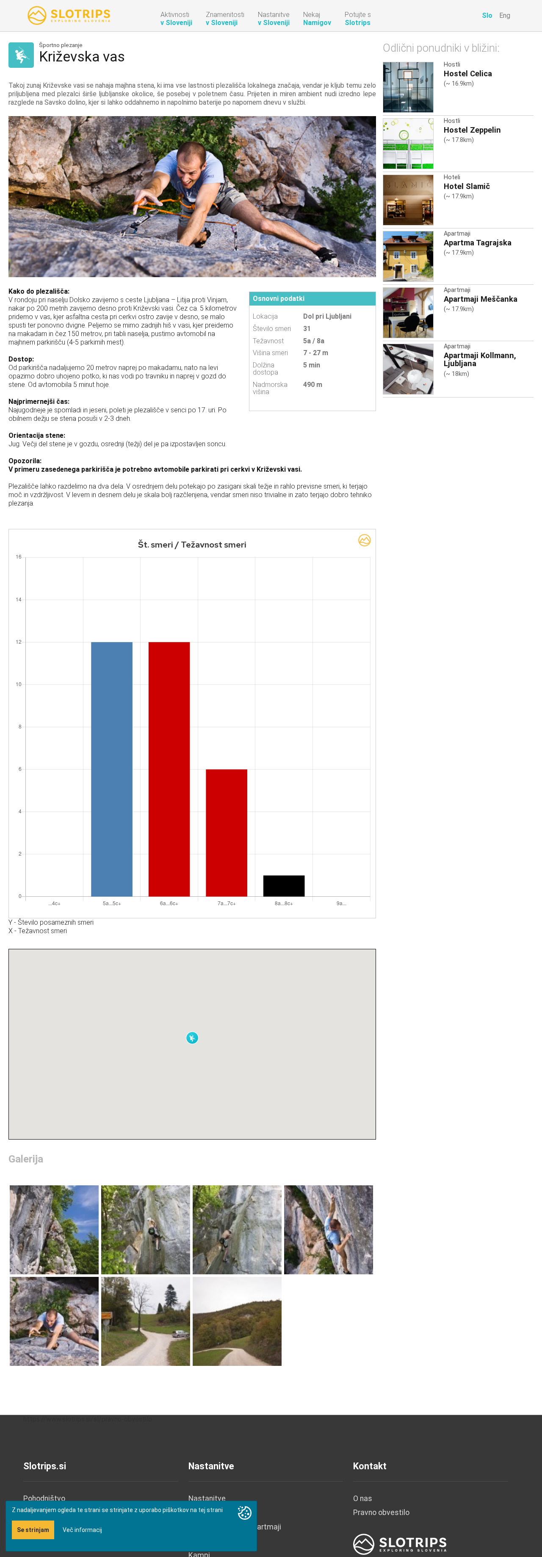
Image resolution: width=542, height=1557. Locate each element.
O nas (362, 1498)
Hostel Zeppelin (472, 129)
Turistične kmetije (219, 1541)
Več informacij (82, 1529)
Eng (504, 15)
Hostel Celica (468, 73)
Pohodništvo (44, 1498)
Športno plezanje (61, 45)
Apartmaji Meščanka (480, 299)
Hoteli (452, 177)
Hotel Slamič (467, 186)
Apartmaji (457, 233)
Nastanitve (207, 1498)
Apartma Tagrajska (478, 242)
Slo (487, 15)
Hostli (452, 64)
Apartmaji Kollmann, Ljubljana (480, 359)
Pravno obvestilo (381, 1512)
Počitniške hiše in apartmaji (234, 1527)
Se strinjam (33, 1529)
